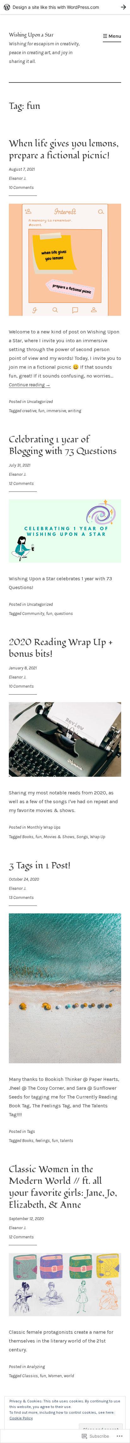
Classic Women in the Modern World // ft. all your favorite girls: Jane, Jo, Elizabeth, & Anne (63, 1187)
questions (63, 613)
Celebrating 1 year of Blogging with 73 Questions (63, 445)
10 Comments (21, 187)
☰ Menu (112, 36)
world (69, 1375)
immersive (56, 410)
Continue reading (29, 385)
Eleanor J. (17, 178)
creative (29, 410)
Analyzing (36, 1366)
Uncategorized (40, 401)
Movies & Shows (59, 836)
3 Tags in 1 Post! (39, 865)
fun (41, 410)
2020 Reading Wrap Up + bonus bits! (61, 648)
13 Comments (21, 897)
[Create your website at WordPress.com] (65, 7)
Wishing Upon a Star (31, 34)
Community (33, 613)
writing (74, 410)
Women (55, 1375)
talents (66, 1140)
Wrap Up (97, 836)
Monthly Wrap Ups (44, 827)
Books (27, 836)
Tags (31, 1131)
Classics (30, 1375)
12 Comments (21, 483)
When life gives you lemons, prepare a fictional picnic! (64, 149)
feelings (42, 1140)
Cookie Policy (21, 1418)
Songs (82, 836)
